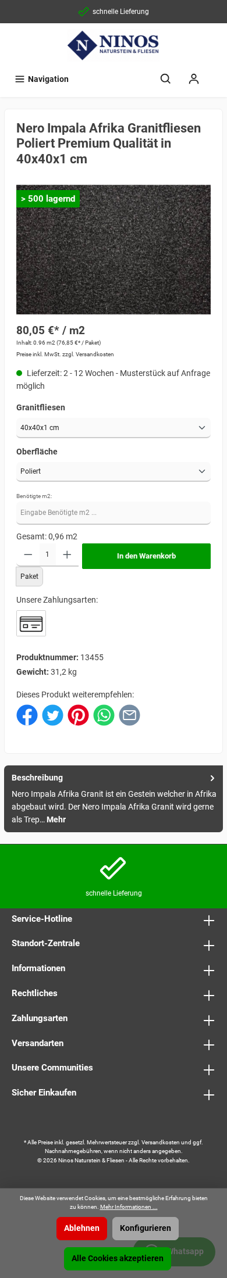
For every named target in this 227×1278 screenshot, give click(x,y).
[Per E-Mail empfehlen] (129, 714)
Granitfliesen (40, 408)
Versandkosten (160, 1142)
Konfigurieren (145, 1228)
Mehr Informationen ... (129, 1207)
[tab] (113, 798)
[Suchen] (166, 79)
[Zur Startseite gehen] (113, 45)
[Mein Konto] (194, 79)
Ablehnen (82, 1228)
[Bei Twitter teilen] (53, 714)
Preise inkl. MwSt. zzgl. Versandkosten (65, 354)
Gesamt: (31, 537)
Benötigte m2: (34, 496)
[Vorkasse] (31, 623)
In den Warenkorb (146, 556)
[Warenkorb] (215, 74)
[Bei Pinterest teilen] (78, 714)
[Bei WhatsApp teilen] (104, 714)
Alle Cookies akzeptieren (118, 1258)
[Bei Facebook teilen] (27, 714)
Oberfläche (37, 452)
